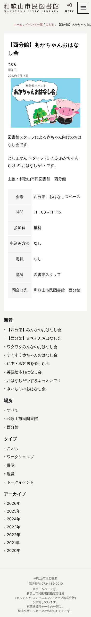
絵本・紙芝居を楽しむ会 (28, 363)
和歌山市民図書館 (22, 418)
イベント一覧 (34, 24)
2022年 (13, 534)
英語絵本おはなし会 (24, 371)
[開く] (83, 8)
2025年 (13, 511)
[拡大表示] (45, 103)
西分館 (12, 427)
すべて (12, 410)
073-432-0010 (52, 583)
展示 (11, 465)
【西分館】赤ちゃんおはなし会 (34, 338)
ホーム (18, 24)
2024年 (13, 519)
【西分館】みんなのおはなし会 (34, 329)
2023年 (13, 527)
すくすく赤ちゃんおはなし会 (32, 354)
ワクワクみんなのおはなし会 (32, 346)
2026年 (13, 503)
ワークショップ (20, 456)
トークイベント (20, 482)
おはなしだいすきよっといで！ (34, 380)
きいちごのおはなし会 (26, 388)
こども (50, 24)
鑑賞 (11, 473)
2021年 (13, 542)
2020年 (13, 550)
